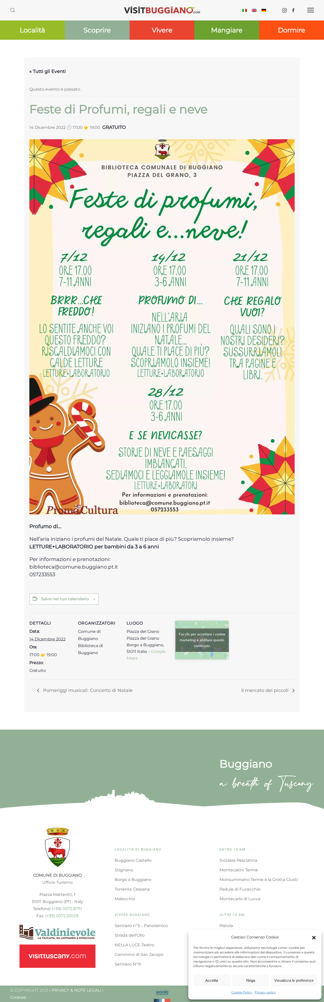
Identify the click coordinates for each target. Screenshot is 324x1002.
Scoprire (97, 30)
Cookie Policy (241, 992)
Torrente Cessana (132, 889)
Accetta (211, 980)
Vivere (162, 30)
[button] (313, 937)
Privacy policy (265, 992)
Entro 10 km (232, 849)
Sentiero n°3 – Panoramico (141, 925)
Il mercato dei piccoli (265, 690)
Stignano (124, 870)
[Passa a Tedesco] (264, 10)
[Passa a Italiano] (244, 10)
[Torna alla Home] (162, 10)
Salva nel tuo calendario (65, 598)
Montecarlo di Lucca (239, 898)
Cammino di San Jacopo (139, 954)
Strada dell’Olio (130, 935)
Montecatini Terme (238, 870)
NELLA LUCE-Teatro (134, 945)
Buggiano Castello (133, 860)
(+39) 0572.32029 (61, 915)
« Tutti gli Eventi (47, 71)
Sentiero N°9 (128, 964)
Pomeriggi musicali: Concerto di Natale (87, 690)
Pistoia (226, 925)
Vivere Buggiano (132, 914)
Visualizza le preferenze (294, 980)
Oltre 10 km (232, 914)
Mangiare (226, 30)
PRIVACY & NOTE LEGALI (76, 990)
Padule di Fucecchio (239, 889)
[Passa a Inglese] (254, 10)
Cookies (18, 997)
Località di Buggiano (138, 849)
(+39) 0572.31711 (67, 908)
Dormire (291, 30)
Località (32, 30)
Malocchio (125, 898)
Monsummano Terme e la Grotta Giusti (258, 879)
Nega (250, 980)
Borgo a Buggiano (133, 879)
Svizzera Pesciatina (238, 860)
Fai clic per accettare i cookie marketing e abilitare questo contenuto (202, 640)
